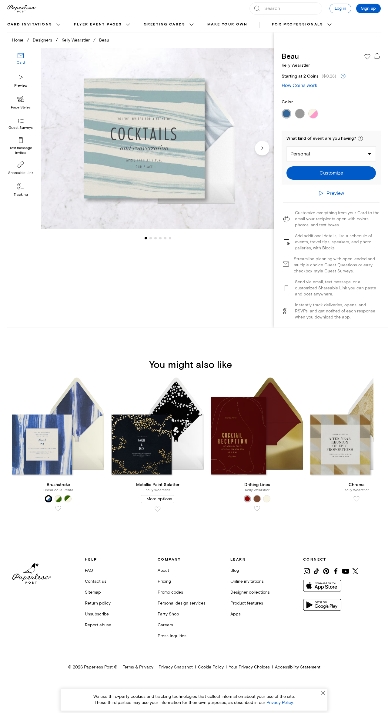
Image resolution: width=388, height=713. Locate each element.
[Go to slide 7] (170, 238)
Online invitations (247, 581)
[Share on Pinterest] (326, 571)
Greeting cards (165, 24)
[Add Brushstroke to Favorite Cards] (58, 508)
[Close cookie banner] (323, 693)
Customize (331, 173)
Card (21, 63)
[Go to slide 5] (160, 238)
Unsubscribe (97, 614)
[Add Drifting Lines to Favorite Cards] (257, 508)
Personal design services (182, 603)
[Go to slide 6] (165, 238)
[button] (360, 138)
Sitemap (93, 592)
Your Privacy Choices (249, 667)
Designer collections (250, 592)
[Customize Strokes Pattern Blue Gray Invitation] (157, 138)
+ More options (157, 498)
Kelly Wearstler (76, 40)
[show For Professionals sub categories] (329, 25)
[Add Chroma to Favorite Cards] (356, 498)
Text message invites (20, 150)
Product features (246, 603)
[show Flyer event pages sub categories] (128, 25)
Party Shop (168, 614)
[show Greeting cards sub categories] (191, 25)
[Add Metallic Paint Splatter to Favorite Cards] (157, 509)
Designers (42, 40)
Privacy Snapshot (176, 667)
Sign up (368, 8)
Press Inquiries (172, 635)
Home (17, 40)
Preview (20, 85)
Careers (165, 625)
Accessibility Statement (297, 667)
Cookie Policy (211, 667)
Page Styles (21, 107)
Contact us (95, 581)
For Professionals (297, 24)
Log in (340, 8)
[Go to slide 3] (150, 238)
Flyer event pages (98, 24)
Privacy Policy (279, 702)
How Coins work (299, 85)
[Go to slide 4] (155, 238)
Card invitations (29, 24)
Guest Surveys (20, 128)
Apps (235, 614)
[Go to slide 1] (146, 238)
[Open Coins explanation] (343, 76)
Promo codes (170, 592)
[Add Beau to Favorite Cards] (367, 56)
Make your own (227, 24)
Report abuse (98, 625)
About (163, 570)
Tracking (21, 194)
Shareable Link (20, 173)
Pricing (164, 581)
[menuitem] (34, 25)
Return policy (98, 603)
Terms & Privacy (138, 667)
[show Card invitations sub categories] (58, 25)
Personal (300, 154)
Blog (234, 570)
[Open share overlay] (377, 55)
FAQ (89, 570)
